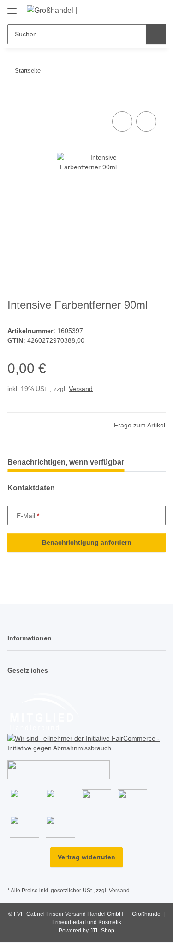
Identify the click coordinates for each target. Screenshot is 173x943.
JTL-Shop (102, 930)
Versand (81, 388)
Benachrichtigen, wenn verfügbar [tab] (65, 462)
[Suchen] (156, 34)
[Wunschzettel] (143, 10)
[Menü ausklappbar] (12, 7)
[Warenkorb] (158, 10)
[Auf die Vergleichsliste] (122, 121)
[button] (129, 10)
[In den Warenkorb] (14, 99)
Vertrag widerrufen (86, 857)
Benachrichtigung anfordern (86, 542)
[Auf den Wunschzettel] (146, 121)
